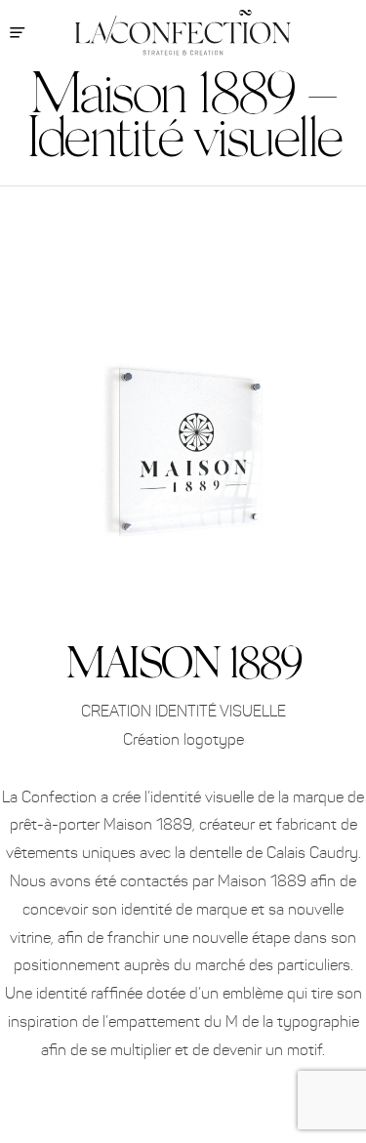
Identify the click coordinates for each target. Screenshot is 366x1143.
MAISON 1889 (182, 660)
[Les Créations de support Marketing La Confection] (183, 246)
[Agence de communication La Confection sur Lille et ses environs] (183, 33)
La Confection (341, 105)
